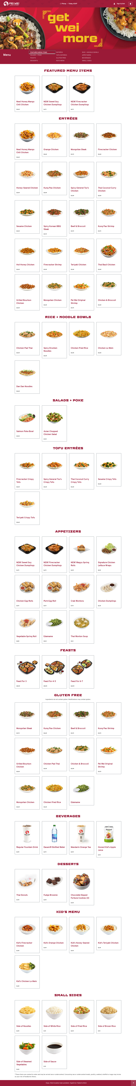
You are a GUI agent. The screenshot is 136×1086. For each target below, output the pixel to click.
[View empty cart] (130, 3)
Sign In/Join (121, 3)
